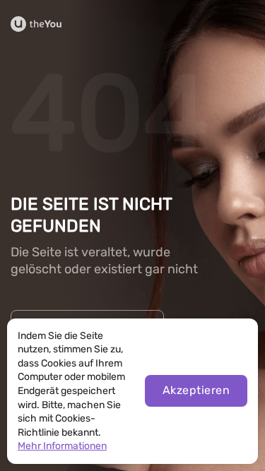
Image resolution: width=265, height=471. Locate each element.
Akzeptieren (196, 390)
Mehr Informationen (62, 446)
